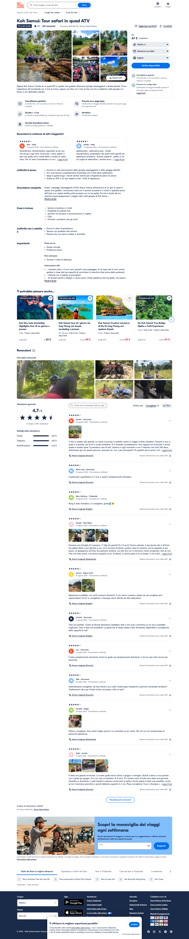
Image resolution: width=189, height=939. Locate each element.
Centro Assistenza (94, 901)
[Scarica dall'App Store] (73, 912)
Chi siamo (133, 901)
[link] (35, 319)
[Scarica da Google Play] (73, 902)
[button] (44, 26)
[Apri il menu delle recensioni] (170, 421)
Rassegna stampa (136, 913)
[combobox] (52, 5)
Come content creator (159, 905)
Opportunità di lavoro (138, 905)
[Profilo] (168, 4)
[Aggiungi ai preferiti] (50, 298)
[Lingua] (158, 4)
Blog (131, 909)
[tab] (37, 871)
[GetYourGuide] (20, 5)
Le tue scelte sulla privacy (97, 913)
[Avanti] (171, 319)
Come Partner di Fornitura (160, 901)
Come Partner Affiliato (159, 909)
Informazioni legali (94, 905)
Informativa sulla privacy (27, 859)
